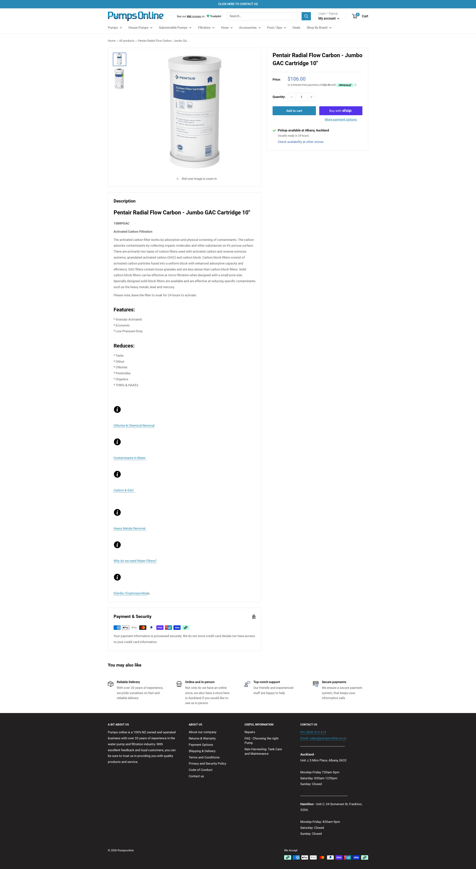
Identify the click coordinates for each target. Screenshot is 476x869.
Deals (296, 27)
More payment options (341, 119)
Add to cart (294, 111)
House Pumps (138, 27)
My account (327, 18)
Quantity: (279, 97)
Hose (225, 27)
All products (126, 40)
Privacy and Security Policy (207, 763)
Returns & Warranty (202, 738)
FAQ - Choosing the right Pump (262, 740)
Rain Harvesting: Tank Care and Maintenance (263, 751)
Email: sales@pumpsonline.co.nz (323, 738)
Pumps (113, 27)
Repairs (250, 732)
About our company (202, 732)
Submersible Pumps (173, 27)
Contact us (196, 776)
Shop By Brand (317, 27)
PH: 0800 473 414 (313, 732)
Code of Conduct (201, 770)
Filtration (204, 27)
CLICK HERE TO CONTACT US (238, 4)
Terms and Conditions (204, 757)
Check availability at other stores (301, 142)
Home (111, 40)
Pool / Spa (274, 27)
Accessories (248, 27)
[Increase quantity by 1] (311, 97)
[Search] (306, 16)
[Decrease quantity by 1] (292, 97)
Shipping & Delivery (202, 751)
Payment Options (201, 745)
